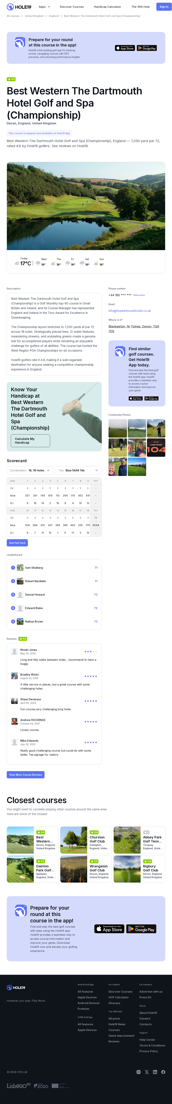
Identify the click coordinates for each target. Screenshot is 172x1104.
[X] (147, 1072)
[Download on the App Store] (125, 48)
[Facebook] (163, 1072)
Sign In (164, 6)
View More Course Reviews (25, 774)
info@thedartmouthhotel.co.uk (130, 311)
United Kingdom (34, 15)
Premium (83, 1008)
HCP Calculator (119, 997)
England (54, 15)
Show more (139, 295)
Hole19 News (117, 1024)
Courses (114, 1030)
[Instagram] (139, 1072)
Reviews (114, 1041)
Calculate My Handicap (25, 440)
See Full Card (17, 542)
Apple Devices (87, 997)
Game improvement (121, 1035)
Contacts (145, 1024)
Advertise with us (150, 991)
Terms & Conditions (152, 1045)
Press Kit (145, 997)
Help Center (147, 1039)
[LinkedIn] (155, 1072)
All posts (114, 1018)
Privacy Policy (148, 1051)
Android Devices (89, 1003)
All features (85, 991)
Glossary (114, 1003)
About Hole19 (148, 1012)
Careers (144, 1018)
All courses (13, 15)
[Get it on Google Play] (147, 48)
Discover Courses (120, 991)
